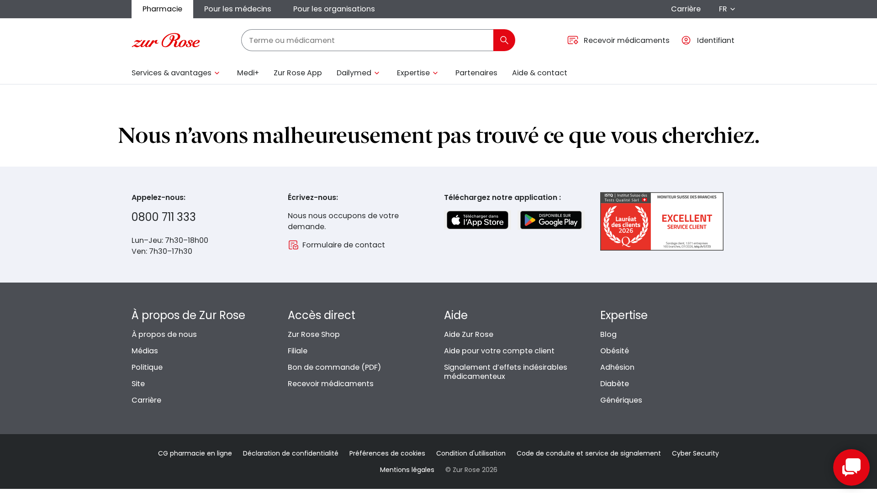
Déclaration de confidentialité (290, 453)
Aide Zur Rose (468, 334)
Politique (147, 367)
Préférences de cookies (387, 453)
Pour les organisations (334, 9)
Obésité (614, 351)
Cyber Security (695, 453)
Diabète (614, 383)
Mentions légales (407, 469)
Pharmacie (162, 9)
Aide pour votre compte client (499, 351)
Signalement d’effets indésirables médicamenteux (505, 372)
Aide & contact (539, 73)
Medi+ (248, 73)
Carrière (686, 9)
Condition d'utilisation (471, 453)
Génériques (621, 400)
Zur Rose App (298, 73)
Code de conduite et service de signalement (589, 453)
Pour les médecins (237, 9)
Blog (608, 334)
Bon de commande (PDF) (334, 367)
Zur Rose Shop (314, 334)
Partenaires (476, 73)
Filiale (297, 351)
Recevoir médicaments (331, 383)
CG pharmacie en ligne (195, 453)
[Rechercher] (504, 40)
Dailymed (354, 73)
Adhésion (617, 367)
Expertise (413, 73)
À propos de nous (164, 334)
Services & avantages (171, 73)
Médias (145, 351)
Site (138, 383)
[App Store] (477, 220)
